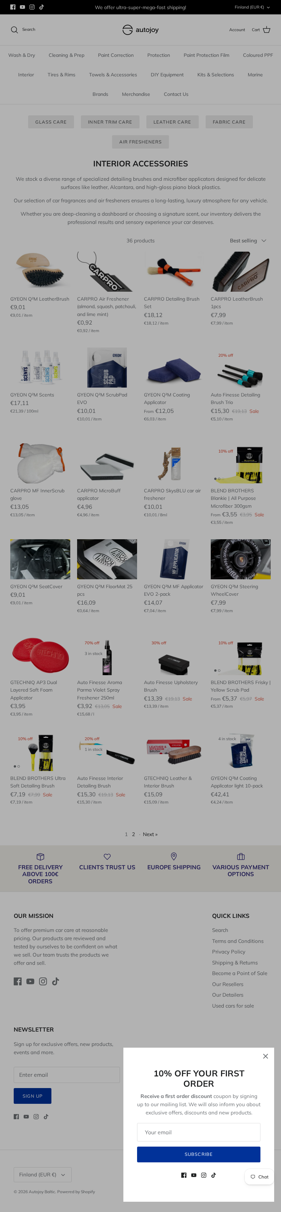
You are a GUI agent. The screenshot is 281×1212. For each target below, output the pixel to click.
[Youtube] (193, 1175)
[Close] (265, 1056)
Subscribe (198, 1154)
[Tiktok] (213, 1175)
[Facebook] (183, 1175)
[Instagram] (203, 1175)
